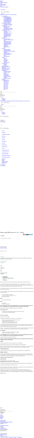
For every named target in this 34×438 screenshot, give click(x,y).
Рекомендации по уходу (8, 278)
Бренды (1, 417)
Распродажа (2, 416)
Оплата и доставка (3, 420)
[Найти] (1, 97)
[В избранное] (22, 231)
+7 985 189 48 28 (2, 9)
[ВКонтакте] (23, 234)
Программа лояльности (3, 422)
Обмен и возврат (2, 421)
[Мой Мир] (26, 234)
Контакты (1, 426)
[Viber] (28, 234)
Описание (5, 277)
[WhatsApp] (29, 234)
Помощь (1, 418)
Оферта (1, 435)
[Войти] (0, 123)
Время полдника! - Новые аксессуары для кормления (8, 14)
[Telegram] (32, 234)
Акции (1, 415)
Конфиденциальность (3, 434)
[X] (27, 234)
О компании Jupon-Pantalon (4, 425)
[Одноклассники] (24, 234)
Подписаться (2, 412)
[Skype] (31, 234)
